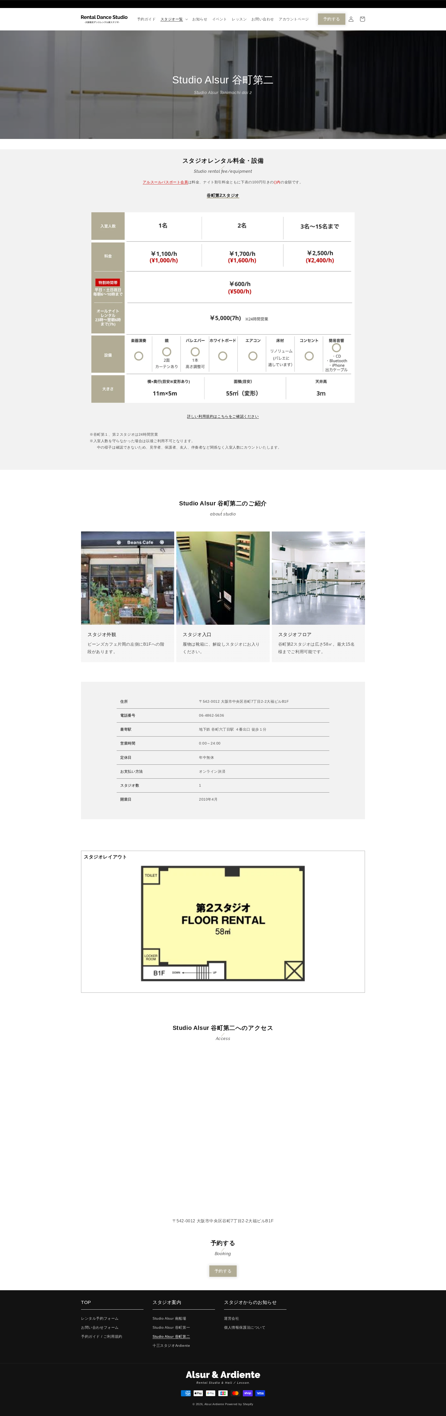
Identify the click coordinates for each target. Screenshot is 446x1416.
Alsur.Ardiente (214, 1404)
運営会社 (231, 1318)
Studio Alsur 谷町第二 (171, 1336)
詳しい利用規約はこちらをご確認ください (223, 416)
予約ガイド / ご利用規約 (101, 1336)
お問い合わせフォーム (100, 1327)
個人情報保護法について (245, 1327)
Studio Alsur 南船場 (169, 1318)
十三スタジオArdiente (171, 1345)
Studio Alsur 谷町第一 (171, 1327)
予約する (331, 19)
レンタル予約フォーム (100, 1318)
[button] (174, 19)
